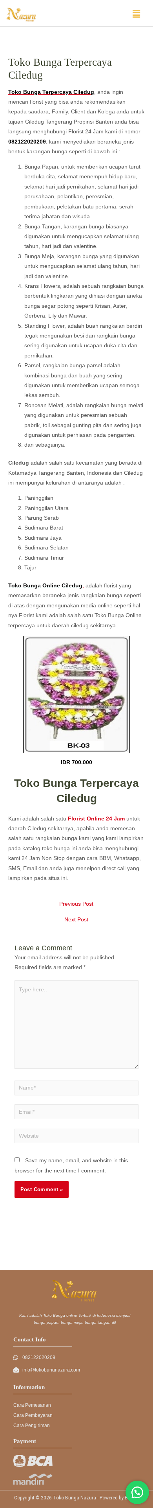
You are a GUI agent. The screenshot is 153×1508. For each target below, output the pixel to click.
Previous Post (76, 904)
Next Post (76, 920)
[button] (136, 14)
